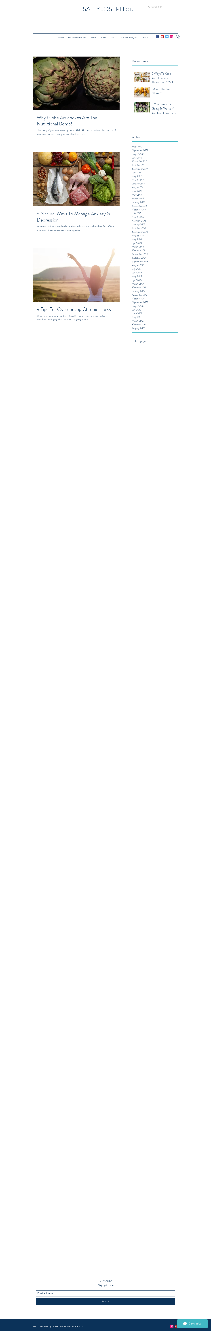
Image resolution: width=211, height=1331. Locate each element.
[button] (178, 37)
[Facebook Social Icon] (157, 36)
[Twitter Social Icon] (167, 36)
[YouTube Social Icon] (162, 36)
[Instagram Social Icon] (171, 36)
